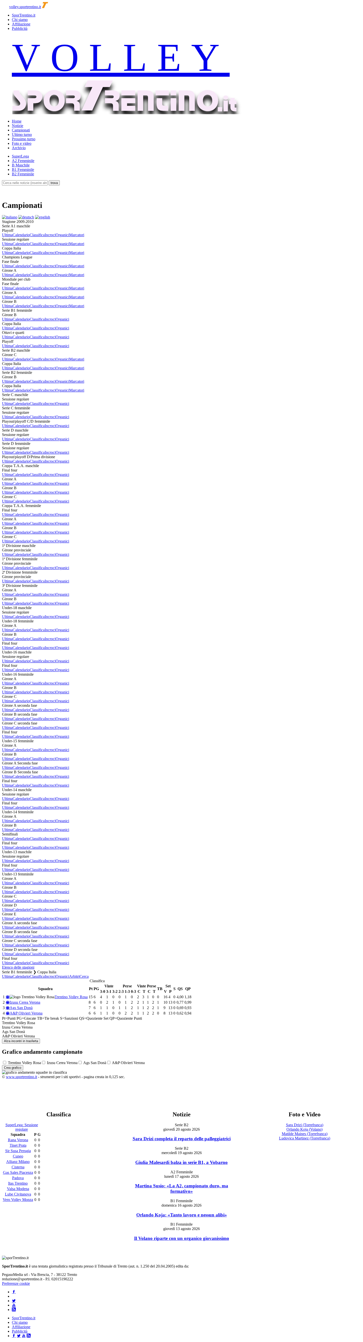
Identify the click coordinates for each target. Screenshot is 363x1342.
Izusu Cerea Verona (25, 1002)
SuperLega (20, 156)
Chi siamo (20, 20)
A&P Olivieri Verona (26, 1013)
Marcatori (76, 235)
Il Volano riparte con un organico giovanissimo (181, 1238)
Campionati (21, 130)
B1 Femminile (23, 169)
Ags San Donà (21, 1008)
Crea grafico (12, 1068)
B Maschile (21, 165)
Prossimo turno (23, 139)
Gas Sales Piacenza (18, 1172)
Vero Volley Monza (18, 1199)
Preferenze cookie (16, 1283)
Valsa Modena (18, 1189)
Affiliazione (21, 24)
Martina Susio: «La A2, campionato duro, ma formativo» (181, 1188)
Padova (18, 1178)
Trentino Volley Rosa (71, 997)
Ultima (7, 235)
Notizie (17, 126)
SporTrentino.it (23, 15)
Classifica (37, 235)
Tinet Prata (18, 1145)
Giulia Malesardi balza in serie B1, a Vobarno (181, 1162)
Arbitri (74, 976)
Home (16, 121)
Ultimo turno (22, 134)
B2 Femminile (23, 174)
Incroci (50, 235)
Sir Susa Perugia (18, 1151)
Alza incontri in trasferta (21, 1041)
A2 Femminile (23, 161)
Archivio (19, 148)
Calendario (21, 235)
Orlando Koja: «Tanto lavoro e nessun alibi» (181, 1214)
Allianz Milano (18, 1162)
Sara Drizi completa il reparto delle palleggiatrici (182, 1138)
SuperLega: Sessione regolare (21, 1127)
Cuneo (18, 1156)
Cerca (84, 976)
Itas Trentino (18, 1183)
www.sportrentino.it (21, 1077)
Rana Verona (18, 1140)
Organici (62, 235)
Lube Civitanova (18, 1194)
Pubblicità (19, 28)
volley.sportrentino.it (25, 7)
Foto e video (21, 143)
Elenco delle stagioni (18, 967)
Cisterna (18, 1167)
